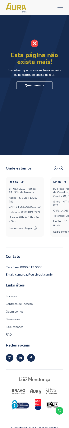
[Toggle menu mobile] (60, 7)
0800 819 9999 (30, 212)
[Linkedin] (20, 358)
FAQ (9, 335)
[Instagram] (9, 358)
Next (61, 168)
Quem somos (34, 85)
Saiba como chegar (20, 228)
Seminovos (13, 319)
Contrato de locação (19, 304)
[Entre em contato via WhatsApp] (59, 411)
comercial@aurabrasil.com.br (34, 274)
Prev (56, 168)
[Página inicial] (16, 7)
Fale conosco (14, 327)
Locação (11, 296)
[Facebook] (31, 358)
